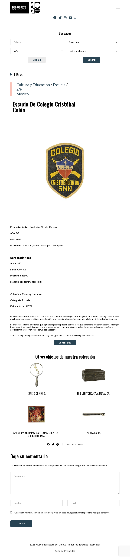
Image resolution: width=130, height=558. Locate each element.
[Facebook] (54, 17)
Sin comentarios (74, 444)
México (22, 93)
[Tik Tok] (75, 17)
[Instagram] (65, 17)
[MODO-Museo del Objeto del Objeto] (25, 8)
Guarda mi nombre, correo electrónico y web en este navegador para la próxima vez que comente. (62, 512)
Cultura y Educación (33, 84)
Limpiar (37, 59)
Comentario (65, 342)
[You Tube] (70, 17)
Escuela (59, 84)
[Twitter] (60, 17)
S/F (19, 89)
